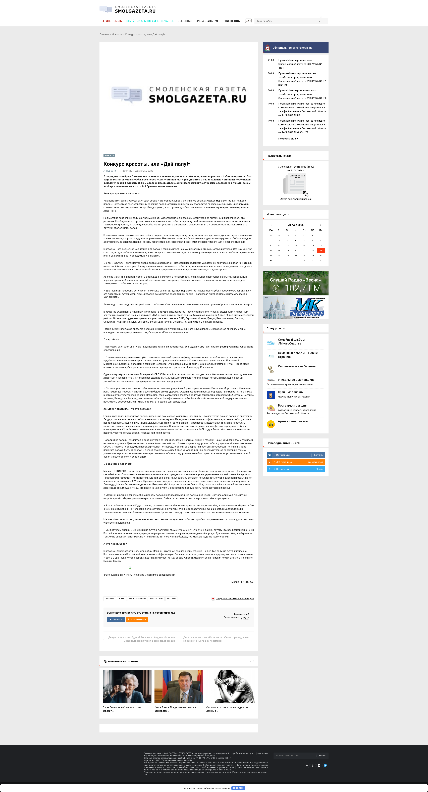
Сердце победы (111, 21)
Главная (104, 34)
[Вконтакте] (307, 765)
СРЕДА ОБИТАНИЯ (207, 21)
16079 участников (298, 462)
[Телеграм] (325, 765)
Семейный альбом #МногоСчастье (150, 21)
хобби (121, 599)
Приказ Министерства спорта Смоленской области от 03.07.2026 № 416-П (300, 64)
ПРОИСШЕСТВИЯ (232, 21)
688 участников (298, 469)
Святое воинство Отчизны (297, 366)
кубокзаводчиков (137, 599)
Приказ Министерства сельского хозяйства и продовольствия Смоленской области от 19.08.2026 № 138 (302, 94)
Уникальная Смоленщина (296, 379)
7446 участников (298, 455)
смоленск (109, 599)
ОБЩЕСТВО (185, 21)
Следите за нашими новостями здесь (235, 598)
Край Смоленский (290, 392)
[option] (127, 693)
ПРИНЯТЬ (238, 788)
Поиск (322, 756)
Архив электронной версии (295, 199)
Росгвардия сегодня (292, 405)
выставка (171, 599)
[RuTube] (319, 765)
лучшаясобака (156, 599)
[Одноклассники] (313, 765)
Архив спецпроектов (293, 421)
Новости (117, 34)
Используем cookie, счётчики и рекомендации (206, 788)
